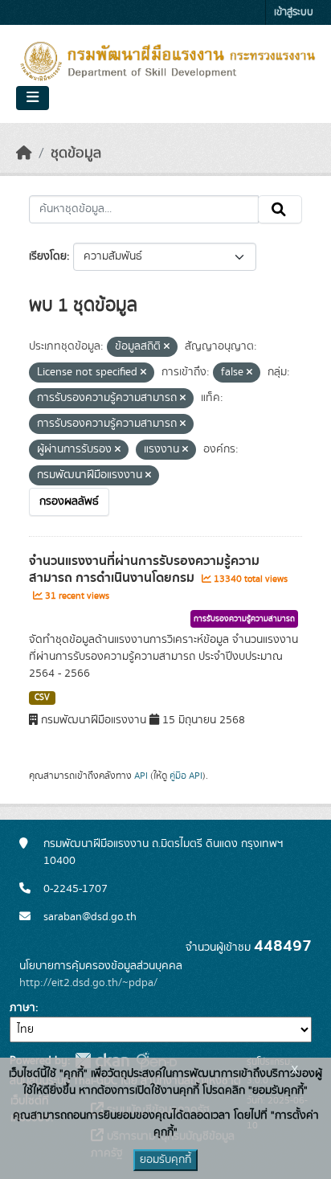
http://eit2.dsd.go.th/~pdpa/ (88, 983)
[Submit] (280, 209)
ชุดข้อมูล (76, 153)
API (141, 775)
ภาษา (22, 1008)
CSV (42, 697)
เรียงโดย (48, 256)
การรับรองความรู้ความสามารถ (244, 618)
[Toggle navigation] (32, 98)
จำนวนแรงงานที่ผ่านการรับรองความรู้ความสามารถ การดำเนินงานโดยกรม (144, 569)
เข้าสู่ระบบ (293, 12)
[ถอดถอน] (167, 347)
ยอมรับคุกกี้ (165, 1160)
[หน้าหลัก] (24, 153)
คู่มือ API (186, 775)
